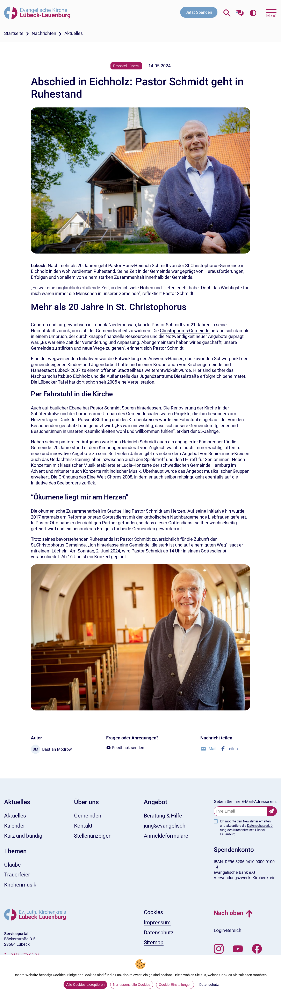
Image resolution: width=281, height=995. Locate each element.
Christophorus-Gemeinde (185, 330)
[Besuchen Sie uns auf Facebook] (257, 949)
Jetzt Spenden (199, 12)
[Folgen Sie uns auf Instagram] (219, 949)
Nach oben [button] (228, 913)
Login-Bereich (227, 930)
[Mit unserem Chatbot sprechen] (240, 11)
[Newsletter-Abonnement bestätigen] (272, 811)
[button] (208, 749)
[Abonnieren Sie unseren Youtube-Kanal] (238, 949)
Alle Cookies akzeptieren (85, 985)
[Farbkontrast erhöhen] (252, 13)
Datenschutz (209, 984)
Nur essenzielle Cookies (131, 985)
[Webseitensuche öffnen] (227, 13)
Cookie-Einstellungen (175, 985)
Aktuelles (73, 33)
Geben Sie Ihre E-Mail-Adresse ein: (245, 801)
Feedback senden (127, 747)
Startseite (13, 33)
